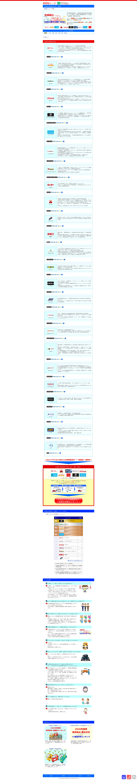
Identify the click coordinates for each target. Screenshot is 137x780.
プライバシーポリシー (72, 775)
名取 (53, 33)
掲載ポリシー (81, 775)
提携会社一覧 (73, 478)
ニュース (57, 775)
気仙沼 (65, 33)
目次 (45, 37)
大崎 (59, 33)
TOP (46, 775)
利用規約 (63, 775)
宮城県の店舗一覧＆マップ (54, 56)
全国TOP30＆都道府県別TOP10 (76, 560)
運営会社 (51, 775)
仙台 (50, 33)
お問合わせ (89, 775)
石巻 (56, 33)
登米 (62, 33)
